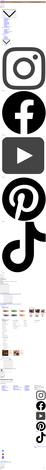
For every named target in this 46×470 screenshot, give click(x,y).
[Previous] (0, 468)
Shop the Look (5, 339)
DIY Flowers (5, 27)
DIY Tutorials (5, 348)
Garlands (5, 24)
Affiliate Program (27, 389)
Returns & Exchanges (5, 387)
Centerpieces (6, 25)
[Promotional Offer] (7, 353)
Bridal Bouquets (6, 18)
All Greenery (14, 323)
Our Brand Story (27, 385)
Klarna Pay (3, 388)
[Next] (2, 468)
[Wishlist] (13, 368)
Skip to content (2, 0)
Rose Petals (5, 44)
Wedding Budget (5, 344)
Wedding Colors (5, 343)
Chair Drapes (6, 38)
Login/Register (4, 385)
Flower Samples (15, 385)
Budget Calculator (16, 388)
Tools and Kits (6, 33)
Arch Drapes (6, 37)
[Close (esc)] (1, 468)
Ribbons (25, 322)
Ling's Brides (5, 340)
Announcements (27, 388)
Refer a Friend (27, 390)
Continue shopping (3, 383)
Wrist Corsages (6, 20)
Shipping (3, 386)
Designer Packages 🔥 (7, 26)
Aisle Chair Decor (6, 23)
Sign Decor (5, 21)
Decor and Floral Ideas (6, 347)
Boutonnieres (4, 325)
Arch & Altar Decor (7, 22)
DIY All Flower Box (7, 29)
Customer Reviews (27, 386)
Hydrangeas (5, 30)
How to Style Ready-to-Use (17, 387)
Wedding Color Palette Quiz (17, 389)
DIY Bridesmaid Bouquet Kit (8, 31)
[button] (44, 468)
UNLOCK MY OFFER (37, 389)
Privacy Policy (4, 389)
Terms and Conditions (5, 390)
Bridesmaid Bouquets (7, 19)
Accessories (37, 320)
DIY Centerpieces (6, 32)
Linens (4, 34)
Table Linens (6, 36)
